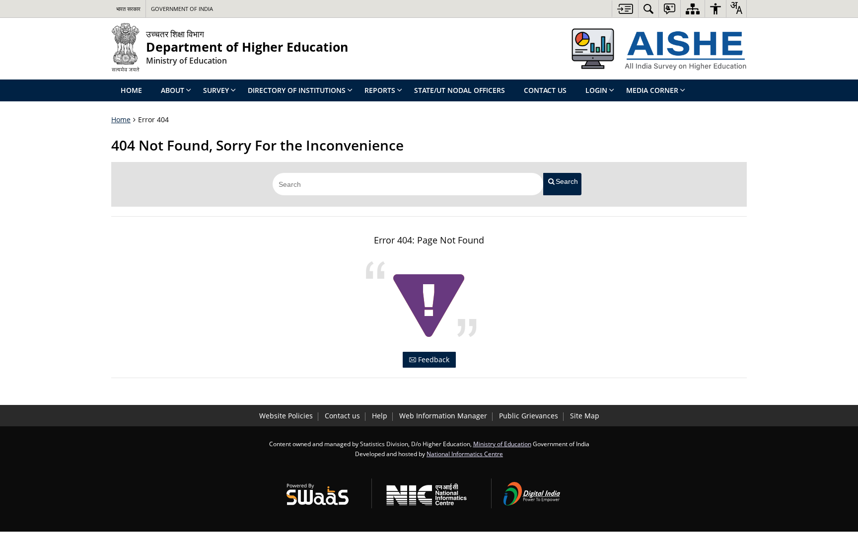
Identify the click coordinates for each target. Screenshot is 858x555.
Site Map (584, 415)
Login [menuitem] (596, 90)
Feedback (432, 359)
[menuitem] (648, 8)
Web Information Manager (443, 415)
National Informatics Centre (465, 454)
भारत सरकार (128, 8)
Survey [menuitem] (216, 90)
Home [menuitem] (131, 90)
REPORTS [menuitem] (379, 90)
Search (567, 181)
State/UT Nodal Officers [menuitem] (459, 90)
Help (379, 415)
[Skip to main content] (625, 8)
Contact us (342, 415)
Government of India (182, 8)
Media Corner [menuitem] (652, 90)
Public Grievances (528, 415)
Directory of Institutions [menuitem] (297, 90)
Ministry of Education (502, 444)
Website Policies (286, 415)
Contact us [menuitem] (545, 90)
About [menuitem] (172, 90)
